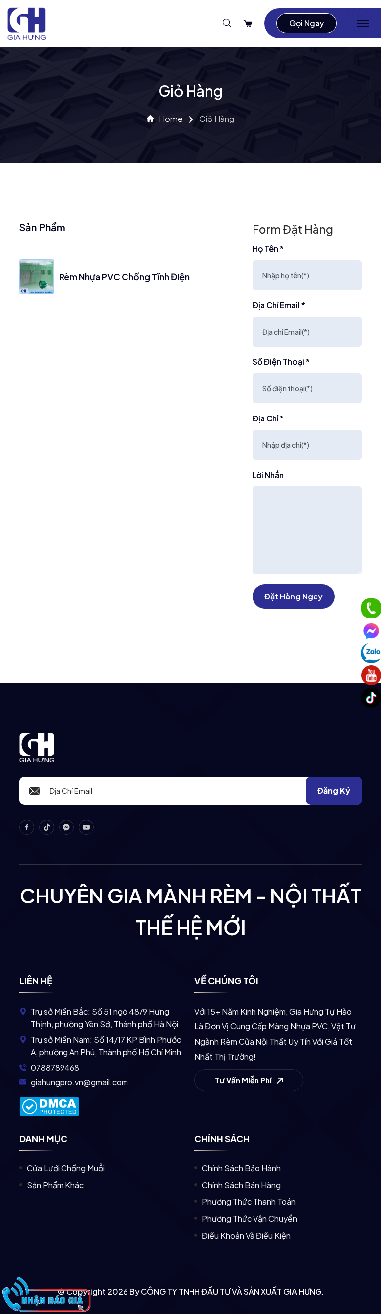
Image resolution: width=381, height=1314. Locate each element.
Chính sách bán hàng (241, 1185)
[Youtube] (371, 675)
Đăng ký (334, 790)
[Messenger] (371, 631)
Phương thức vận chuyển (249, 1218)
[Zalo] (371, 653)
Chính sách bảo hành (241, 1168)
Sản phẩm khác (55, 1185)
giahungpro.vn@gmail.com (79, 1082)
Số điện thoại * (281, 362)
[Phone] (371, 608)
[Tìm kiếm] (227, 23)
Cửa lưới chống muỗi (66, 1168)
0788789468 (55, 1067)
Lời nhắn (268, 475)
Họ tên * (268, 248)
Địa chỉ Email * (279, 305)
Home (171, 119)
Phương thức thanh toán (249, 1201)
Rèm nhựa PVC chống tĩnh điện (124, 276)
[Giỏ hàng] (248, 23)
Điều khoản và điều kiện (246, 1235)
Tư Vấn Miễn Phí (244, 1080)
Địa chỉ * (268, 418)
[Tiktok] (371, 698)
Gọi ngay (306, 23)
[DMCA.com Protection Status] (49, 1105)
